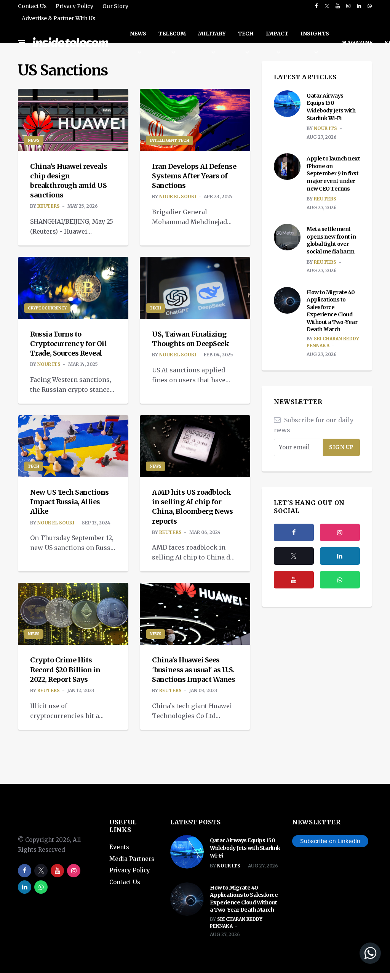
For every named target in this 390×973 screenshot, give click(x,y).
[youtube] (337, 6)
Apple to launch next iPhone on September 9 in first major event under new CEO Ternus (333, 173)
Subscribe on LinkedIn (330, 841)
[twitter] (326, 6)
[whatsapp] (369, 6)
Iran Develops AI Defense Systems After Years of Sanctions (194, 176)
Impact (277, 33)
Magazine (356, 42)
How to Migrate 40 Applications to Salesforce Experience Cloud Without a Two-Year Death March (332, 311)
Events (119, 847)
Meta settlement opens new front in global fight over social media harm (331, 240)
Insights (314, 33)
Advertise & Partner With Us (58, 18)
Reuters (48, 206)
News (138, 33)
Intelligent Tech (169, 140)
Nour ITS (49, 364)
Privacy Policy (74, 6)
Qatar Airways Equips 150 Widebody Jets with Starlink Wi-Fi (331, 107)
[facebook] (316, 6)
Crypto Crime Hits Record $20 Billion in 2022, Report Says (65, 669)
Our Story (115, 6)
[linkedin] (358, 6)
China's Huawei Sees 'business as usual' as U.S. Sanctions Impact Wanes (193, 669)
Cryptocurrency (47, 308)
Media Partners (131, 858)
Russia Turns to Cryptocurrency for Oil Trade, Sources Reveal (68, 343)
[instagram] (348, 6)
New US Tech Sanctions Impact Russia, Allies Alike (69, 502)
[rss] (340, 556)
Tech (246, 33)
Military (212, 33)
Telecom (172, 33)
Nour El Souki (177, 196)
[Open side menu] (21, 42)
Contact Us (32, 6)
